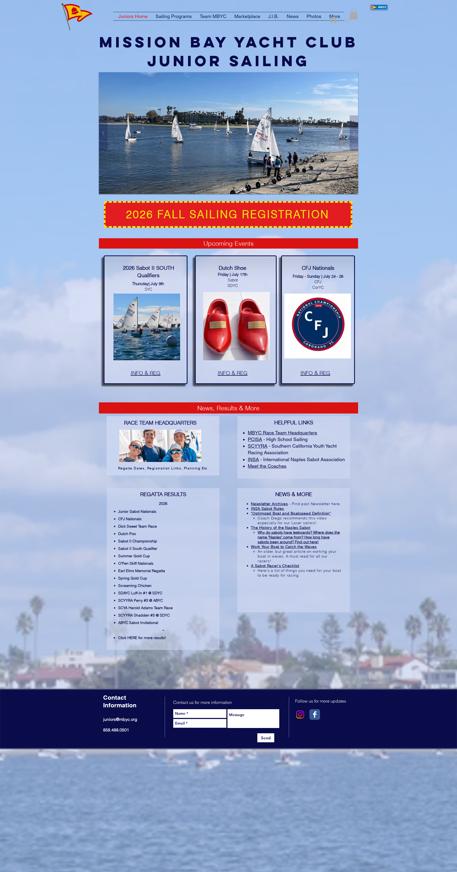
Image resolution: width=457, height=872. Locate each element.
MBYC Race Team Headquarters (282, 432)
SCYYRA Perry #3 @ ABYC (140, 600)
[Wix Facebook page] (314, 714)
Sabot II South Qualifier (137, 548)
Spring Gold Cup (132, 578)
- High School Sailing (278, 439)
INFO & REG (233, 373)
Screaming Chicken (135, 585)
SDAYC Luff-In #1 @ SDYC (140, 593)
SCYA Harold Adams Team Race (145, 607)
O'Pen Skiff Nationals (135, 563)
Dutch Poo (127, 533)
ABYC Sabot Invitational (138, 622)
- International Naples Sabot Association (296, 459)
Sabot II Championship (137, 541)
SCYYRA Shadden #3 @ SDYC (144, 615)
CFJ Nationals (129, 518)
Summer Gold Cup (134, 556)
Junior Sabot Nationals (137, 511)
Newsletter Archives (269, 503)
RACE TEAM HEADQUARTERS (160, 422)
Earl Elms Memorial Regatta (141, 570)
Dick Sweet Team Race (137, 526)
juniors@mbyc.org (120, 719)
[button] (353, 13)
